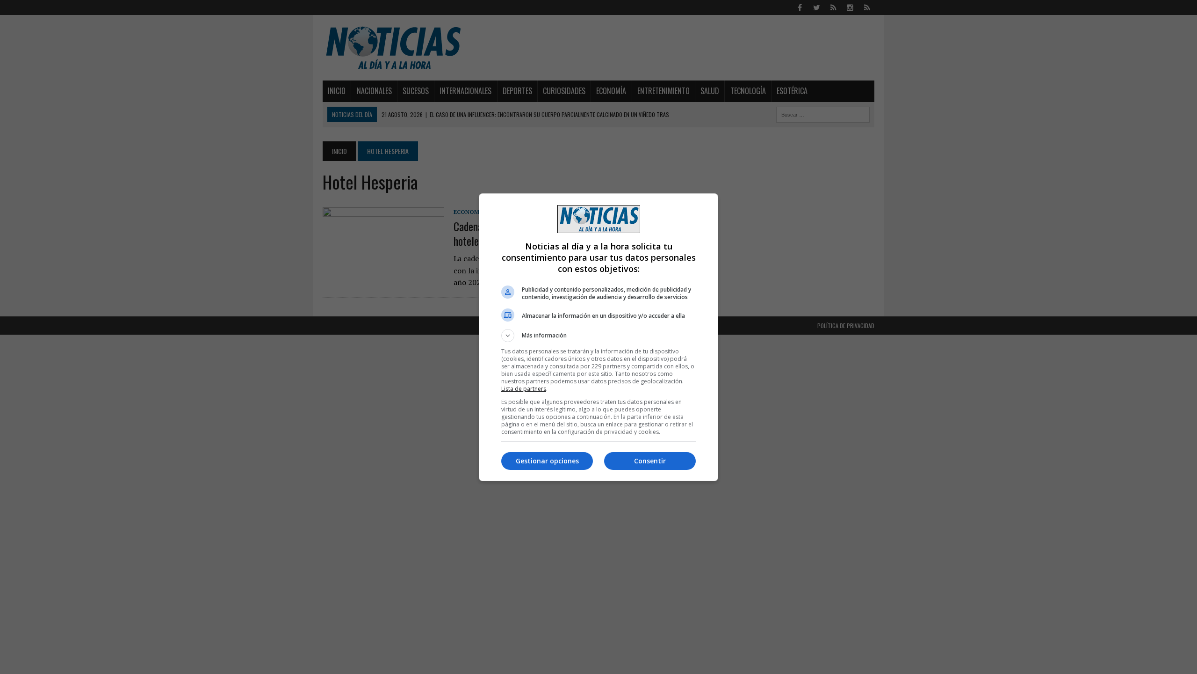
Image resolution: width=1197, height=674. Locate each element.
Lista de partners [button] (523, 389)
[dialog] (598, 337)
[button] (598, 335)
